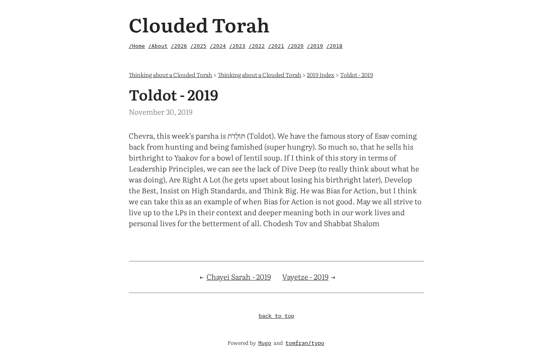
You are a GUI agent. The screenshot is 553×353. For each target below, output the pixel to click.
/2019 (315, 46)
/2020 (295, 46)
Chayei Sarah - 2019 (238, 276)
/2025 (198, 46)
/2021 (276, 46)
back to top (276, 316)
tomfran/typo (304, 343)
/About (158, 46)
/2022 (257, 46)
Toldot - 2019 (356, 74)
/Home (137, 46)
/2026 (179, 46)
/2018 (334, 46)
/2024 (218, 46)
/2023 (237, 46)
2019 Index (320, 74)
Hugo (264, 343)
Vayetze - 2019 (305, 276)
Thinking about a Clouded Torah (170, 74)
